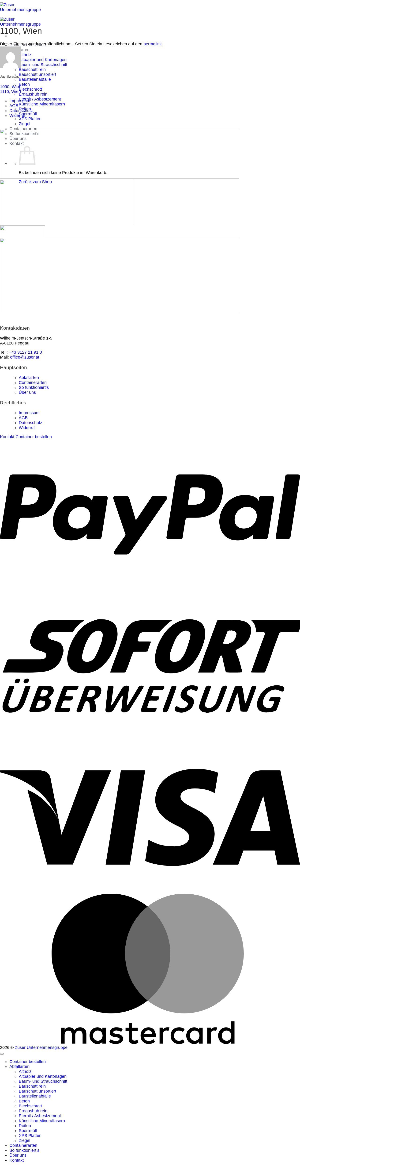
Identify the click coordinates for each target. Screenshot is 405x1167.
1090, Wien (10, 86)
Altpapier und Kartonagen (43, 59)
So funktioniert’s (34, 387)
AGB (13, 105)
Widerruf (17, 115)
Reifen (25, 1125)
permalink (152, 44)
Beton (24, 84)
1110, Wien (10, 91)
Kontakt (16, 1160)
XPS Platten (30, 118)
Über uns (27, 392)
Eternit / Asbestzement (40, 99)
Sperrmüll (28, 114)
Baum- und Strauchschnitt (43, 64)
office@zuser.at (24, 357)
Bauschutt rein (32, 69)
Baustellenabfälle (35, 79)
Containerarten (23, 128)
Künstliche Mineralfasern (42, 104)
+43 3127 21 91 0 (25, 352)
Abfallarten (29, 377)
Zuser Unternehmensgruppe (41, 1047)
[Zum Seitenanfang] (2, 1054)
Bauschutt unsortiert (37, 74)
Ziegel (24, 123)
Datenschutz (21, 110)
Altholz (25, 54)
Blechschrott (30, 89)
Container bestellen (27, 1061)
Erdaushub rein (33, 94)
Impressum (19, 100)
